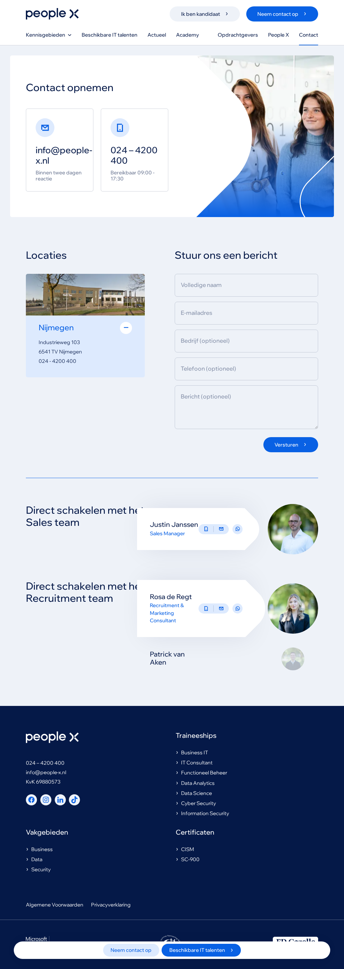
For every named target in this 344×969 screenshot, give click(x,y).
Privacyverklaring (111, 904)
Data (36, 859)
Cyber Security (198, 803)
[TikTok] (74, 799)
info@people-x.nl (46, 772)
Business (42, 849)
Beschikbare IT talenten (109, 35)
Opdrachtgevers (238, 35)
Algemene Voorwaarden (54, 904)
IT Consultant (197, 762)
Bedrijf (205, 341)
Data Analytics (198, 783)
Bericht (206, 396)
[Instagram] (45, 799)
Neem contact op (131, 950)
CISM (187, 849)
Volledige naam (201, 285)
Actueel (156, 35)
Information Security (205, 813)
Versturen (286, 444)
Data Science (196, 793)
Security (41, 869)
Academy (187, 35)
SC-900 (190, 859)
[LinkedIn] (60, 799)
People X (278, 35)
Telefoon (208, 369)
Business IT (194, 752)
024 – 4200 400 (45, 763)
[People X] (52, 13)
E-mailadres (196, 313)
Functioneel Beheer (204, 772)
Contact (308, 35)
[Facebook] (31, 799)
